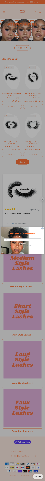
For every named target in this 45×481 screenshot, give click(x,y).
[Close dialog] (42, 228)
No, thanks (22, 248)
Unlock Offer (22, 243)
